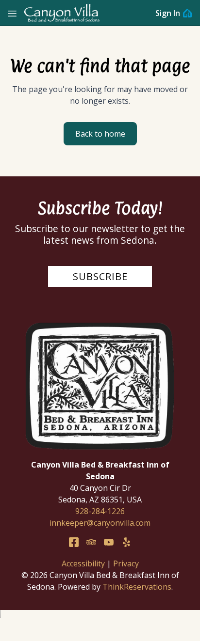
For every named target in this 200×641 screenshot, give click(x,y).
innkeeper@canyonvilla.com (100, 522)
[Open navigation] (12, 13)
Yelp (126, 542)
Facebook (74, 542)
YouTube (109, 542)
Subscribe (100, 276)
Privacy (126, 563)
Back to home (100, 133)
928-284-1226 (100, 511)
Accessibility (83, 563)
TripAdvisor (91, 542)
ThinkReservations (136, 586)
